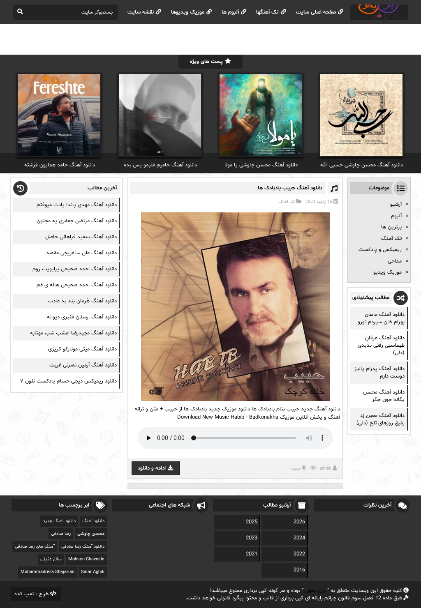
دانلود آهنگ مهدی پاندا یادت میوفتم (77, 205)
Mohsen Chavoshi (86, 559)
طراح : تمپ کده (31, 594)
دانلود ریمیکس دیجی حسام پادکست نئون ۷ (68, 381)
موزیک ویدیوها (187, 12)
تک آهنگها (267, 12)
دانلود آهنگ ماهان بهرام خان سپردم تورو (381, 318)
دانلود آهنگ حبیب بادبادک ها (290, 188)
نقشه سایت (140, 12)
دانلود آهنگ (93, 521)
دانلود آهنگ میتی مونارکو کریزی (82, 349)
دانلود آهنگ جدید (59, 521)
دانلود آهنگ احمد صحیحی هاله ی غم (77, 285)
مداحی (395, 261)
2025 (251, 522)
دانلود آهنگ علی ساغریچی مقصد (81, 253)
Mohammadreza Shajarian (47, 572)
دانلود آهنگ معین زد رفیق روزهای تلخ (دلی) (380, 419)
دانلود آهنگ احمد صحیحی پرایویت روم (74, 269)
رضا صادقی (61, 534)
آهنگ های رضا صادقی (35, 547)
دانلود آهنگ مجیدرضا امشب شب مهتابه (73, 333)
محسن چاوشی (90, 534)
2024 (299, 538)
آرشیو (396, 204)
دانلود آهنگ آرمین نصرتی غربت (83, 365)
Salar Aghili (92, 572)
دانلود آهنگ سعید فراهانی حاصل (81, 237)
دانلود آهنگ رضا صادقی (82, 547)
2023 (251, 538)
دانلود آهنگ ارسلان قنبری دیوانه (82, 317)
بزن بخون (315, 590)
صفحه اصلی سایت (316, 12)
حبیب (296, 468)
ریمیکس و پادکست (380, 249)
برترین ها (391, 227)
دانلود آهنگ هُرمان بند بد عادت (82, 301)
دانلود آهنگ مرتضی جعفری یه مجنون (77, 221)
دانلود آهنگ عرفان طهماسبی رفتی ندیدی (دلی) (381, 345)
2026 (299, 522)
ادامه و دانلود (152, 468)
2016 (299, 570)
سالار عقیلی (51, 559)
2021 (251, 554)
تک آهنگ (287, 202)
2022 (299, 554)
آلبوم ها (230, 12)
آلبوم (396, 216)
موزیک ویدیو (387, 272)
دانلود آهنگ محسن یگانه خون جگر (384, 396)
